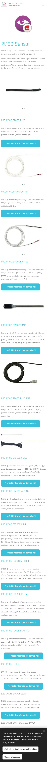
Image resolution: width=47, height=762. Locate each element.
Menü (43, 4)
